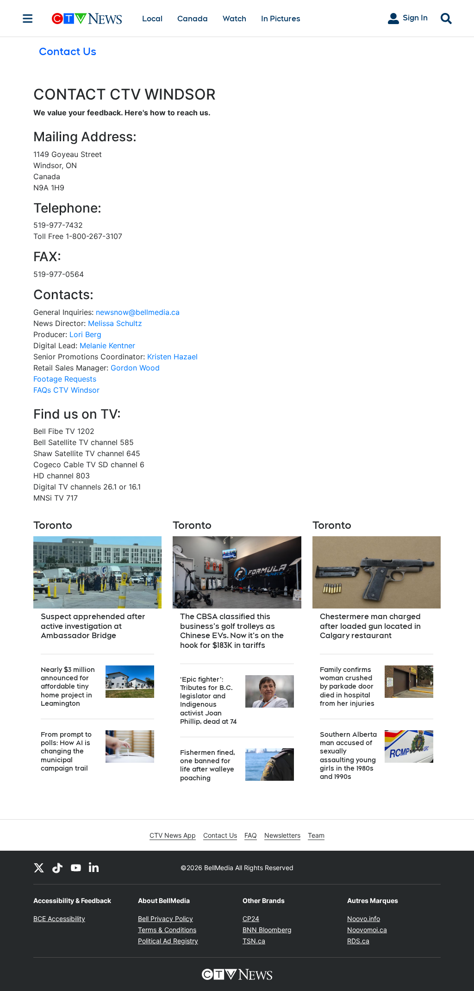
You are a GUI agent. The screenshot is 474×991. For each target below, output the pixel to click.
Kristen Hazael (172, 356)
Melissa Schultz (115, 323)
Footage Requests (64, 378)
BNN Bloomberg (267, 930)
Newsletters (282, 835)
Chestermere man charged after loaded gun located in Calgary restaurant (370, 626)
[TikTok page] (57, 867)
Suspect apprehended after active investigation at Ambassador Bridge (93, 626)
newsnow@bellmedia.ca (138, 312)
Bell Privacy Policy (165, 918)
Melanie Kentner (107, 345)
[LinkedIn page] (94, 867)
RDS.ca (358, 941)
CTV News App (173, 835)
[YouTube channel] (75, 867)
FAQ (250, 835)
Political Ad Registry (168, 941)
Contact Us (220, 835)
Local (152, 18)
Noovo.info (363, 918)
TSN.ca (254, 941)
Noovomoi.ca (367, 930)
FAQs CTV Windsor (66, 390)
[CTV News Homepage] (87, 18)
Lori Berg (85, 334)
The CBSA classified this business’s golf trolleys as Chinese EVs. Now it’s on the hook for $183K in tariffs (232, 631)
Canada (192, 18)
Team (316, 835)
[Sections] (28, 18)
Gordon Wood (135, 367)
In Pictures (280, 18)
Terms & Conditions (167, 930)
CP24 (251, 918)
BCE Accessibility (59, 918)
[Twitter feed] (38, 867)
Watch (234, 18)
